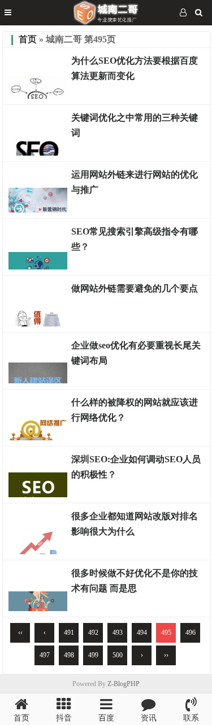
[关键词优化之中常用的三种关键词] (37, 152)
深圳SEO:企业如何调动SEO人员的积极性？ (136, 466)
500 (118, 655)
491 (69, 632)
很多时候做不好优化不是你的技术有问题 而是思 (134, 580)
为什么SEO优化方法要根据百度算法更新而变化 (134, 68)
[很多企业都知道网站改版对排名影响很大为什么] (37, 551)
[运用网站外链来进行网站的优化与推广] (37, 209)
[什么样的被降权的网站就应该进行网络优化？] (37, 437)
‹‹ (20, 632)
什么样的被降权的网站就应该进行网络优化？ (134, 409)
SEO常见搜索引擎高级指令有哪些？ (134, 239)
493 (118, 632)
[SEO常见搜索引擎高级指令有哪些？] (37, 266)
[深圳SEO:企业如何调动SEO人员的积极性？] (37, 494)
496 (190, 632)
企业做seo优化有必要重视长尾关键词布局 (136, 353)
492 (93, 632)
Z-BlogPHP (123, 684)
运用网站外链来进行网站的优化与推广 (134, 182)
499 (93, 655)
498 (69, 655)
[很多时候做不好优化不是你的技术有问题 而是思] (37, 608)
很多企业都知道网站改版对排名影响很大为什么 (134, 523)
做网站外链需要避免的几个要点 (134, 288)
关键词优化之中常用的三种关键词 (134, 125)
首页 (28, 39)
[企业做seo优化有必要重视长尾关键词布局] (37, 380)
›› (166, 655)
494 (142, 632)
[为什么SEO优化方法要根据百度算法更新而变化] (37, 96)
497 (45, 655)
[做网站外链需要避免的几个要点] (37, 323)
